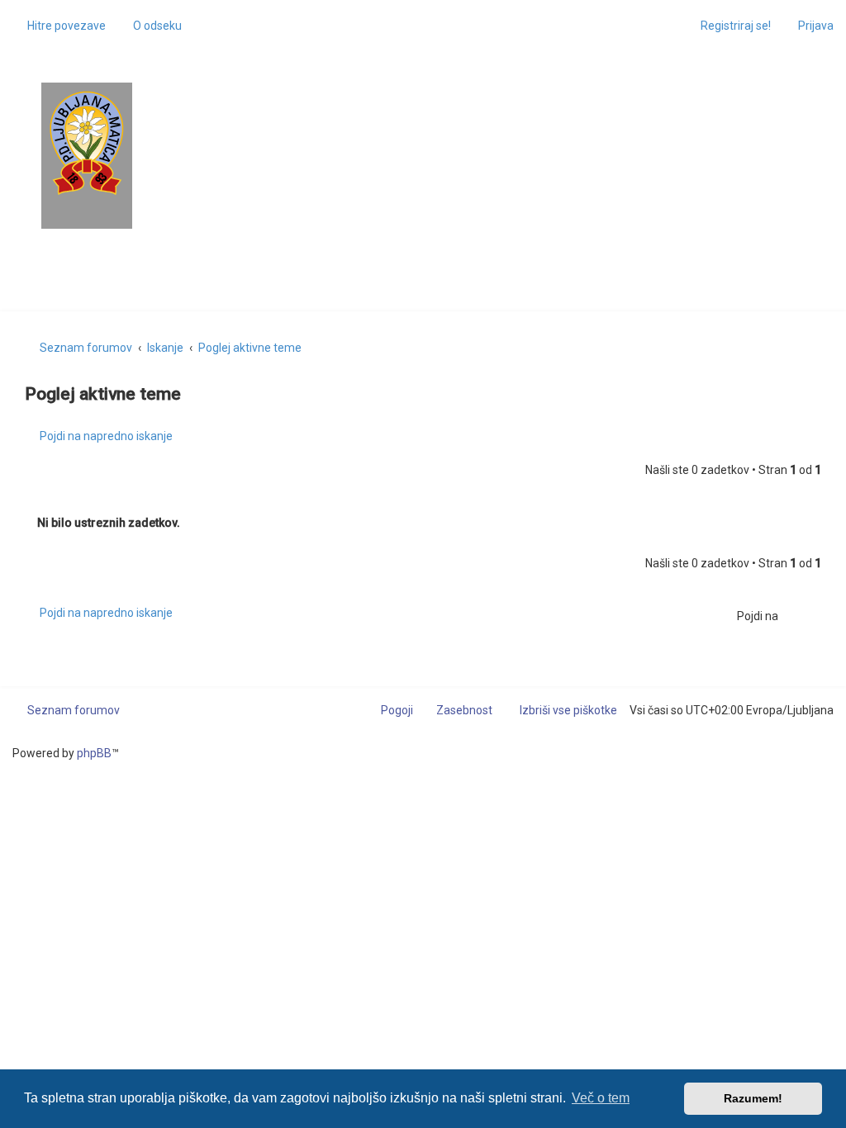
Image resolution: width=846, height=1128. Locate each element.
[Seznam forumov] (87, 143)
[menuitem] (150, 25)
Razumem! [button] (753, 1098)
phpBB (94, 753)
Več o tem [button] (601, 1098)
